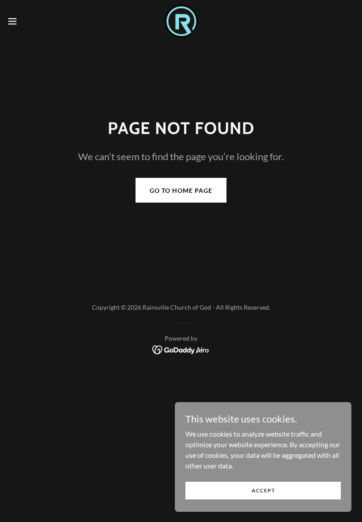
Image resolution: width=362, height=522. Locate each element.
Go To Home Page (181, 190)
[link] (181, 21)
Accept (263, 490)
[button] (30, 21)
